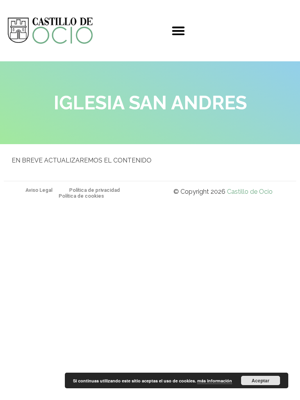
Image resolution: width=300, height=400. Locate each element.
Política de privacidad (94, 190)
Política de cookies (81, 196)
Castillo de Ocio (250, 191)
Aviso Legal (38, 190)
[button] (178, 30)
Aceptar (261, 380)
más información (214, 381)
